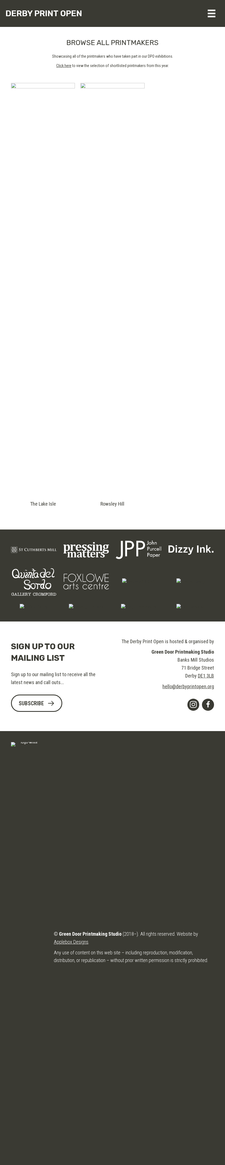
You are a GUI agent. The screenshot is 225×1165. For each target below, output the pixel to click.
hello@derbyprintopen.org (188, 686)
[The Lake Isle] (43, 288)
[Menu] (212, 13)
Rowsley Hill (112, 504)
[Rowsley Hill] (112, 288)
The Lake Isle (43, 504)
